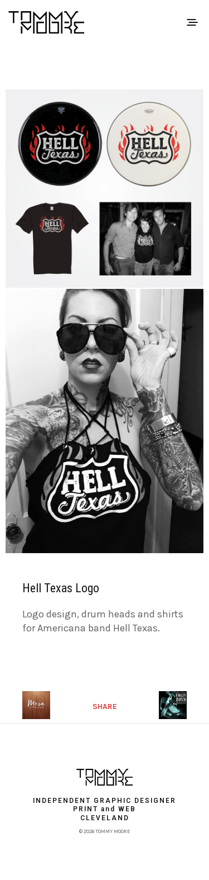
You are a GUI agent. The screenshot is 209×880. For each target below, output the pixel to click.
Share (105, 706)
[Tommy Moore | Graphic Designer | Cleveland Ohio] (104, 777)
